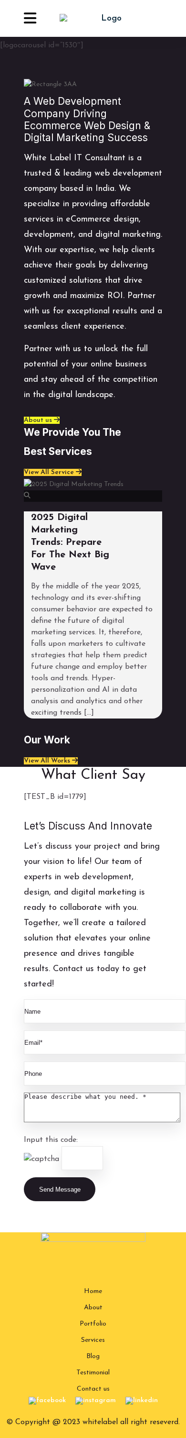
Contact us (93, 1389)
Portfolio (93, 1323)
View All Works (48, 760)
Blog (93, 1356)
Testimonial (93, 1372)
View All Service (50, 472)
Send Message (60, 1189)
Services (93, 1340)
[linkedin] (142, 1400)
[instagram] (96, 1400)
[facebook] (47, 1400)
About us (39, 420)
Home (93, 1291)
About (93, 1307)
